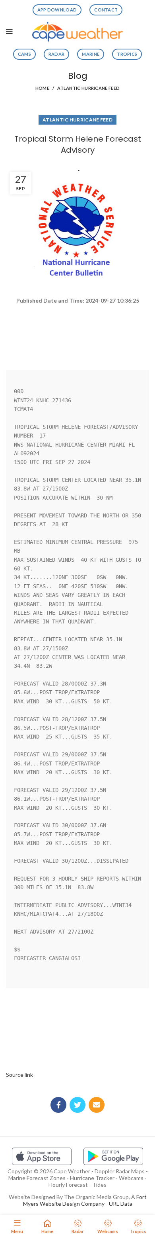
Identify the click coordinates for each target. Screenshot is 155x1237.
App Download (57, 9)
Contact (106, 9)
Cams (24, 54)
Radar (56, 54)
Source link (19, 1074)
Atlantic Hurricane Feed (88, 88)
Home (42, 88)
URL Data (120, 1203)
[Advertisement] (77, 333)
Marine (90, 54)
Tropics (127, 54)
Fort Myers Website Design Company (85, 1200)
